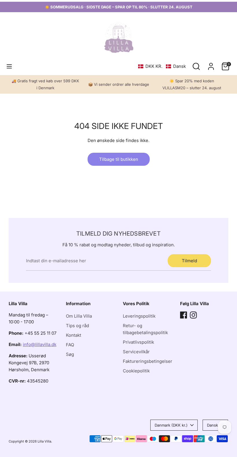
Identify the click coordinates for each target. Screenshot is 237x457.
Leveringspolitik (139, 316)
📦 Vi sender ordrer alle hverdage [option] (118, 84)
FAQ (70, 344)
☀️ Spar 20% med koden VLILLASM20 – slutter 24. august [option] (191, 84)
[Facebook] (183, 315)
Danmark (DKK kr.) (171, 425)
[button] (162, 66)
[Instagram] (193, 315)
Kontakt (73, 335)
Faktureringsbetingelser (147, 361)
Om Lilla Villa (79, 316)
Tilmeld (189, 260)
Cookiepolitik (136, 371)
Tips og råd (77, 325)
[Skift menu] (9, 66)
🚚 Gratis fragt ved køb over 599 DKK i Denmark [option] (45, 84)
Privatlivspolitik (138, 342)
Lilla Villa (44, 441)
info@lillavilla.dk (39, 344)
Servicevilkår (136, 351)
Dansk (212, 425)
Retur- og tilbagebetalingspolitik (145, 329)
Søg (70, 354)
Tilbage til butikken (118, 159)
